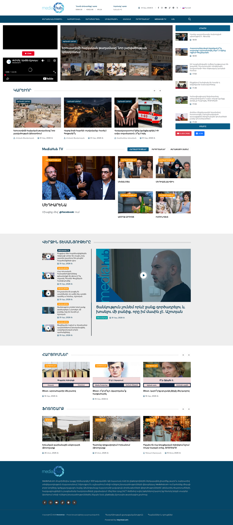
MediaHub (61, 515)
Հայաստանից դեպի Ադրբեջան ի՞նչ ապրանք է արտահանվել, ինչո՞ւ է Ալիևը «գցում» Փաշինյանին (208, 50)
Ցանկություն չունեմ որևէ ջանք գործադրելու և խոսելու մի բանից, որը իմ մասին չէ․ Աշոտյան (71, 311)
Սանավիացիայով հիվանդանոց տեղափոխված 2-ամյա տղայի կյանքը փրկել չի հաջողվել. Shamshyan (207, 98)
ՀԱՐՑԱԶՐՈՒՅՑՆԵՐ (138, 149)
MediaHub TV (160, 19)
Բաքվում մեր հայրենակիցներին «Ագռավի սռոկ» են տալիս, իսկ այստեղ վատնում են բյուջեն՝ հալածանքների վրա (72, 257)
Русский (187, 8)
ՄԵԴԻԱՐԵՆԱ (54, 205)
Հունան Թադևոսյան (25, 138)
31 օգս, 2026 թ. (147, 8)
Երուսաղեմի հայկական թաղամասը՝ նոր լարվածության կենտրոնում (34, 132)
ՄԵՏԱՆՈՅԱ (124, 182)
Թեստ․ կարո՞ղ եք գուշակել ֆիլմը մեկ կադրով (166, 391)
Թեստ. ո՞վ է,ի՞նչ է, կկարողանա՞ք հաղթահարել (109, 392)
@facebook (66, 212)
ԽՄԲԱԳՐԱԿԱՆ (73, 19)
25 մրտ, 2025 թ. (51, 453)
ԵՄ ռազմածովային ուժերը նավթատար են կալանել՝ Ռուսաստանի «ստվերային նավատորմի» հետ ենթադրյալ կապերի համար (209, 67)
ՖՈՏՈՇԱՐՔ (53, 409)
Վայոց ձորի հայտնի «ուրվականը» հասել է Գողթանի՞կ (85, 132)
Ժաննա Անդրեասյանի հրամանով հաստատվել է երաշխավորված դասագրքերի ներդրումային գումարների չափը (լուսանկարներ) (208, 115)
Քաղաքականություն (52, 19)
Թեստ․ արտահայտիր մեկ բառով (59, 391)
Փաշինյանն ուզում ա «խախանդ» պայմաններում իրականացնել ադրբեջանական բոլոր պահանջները (72, 328)
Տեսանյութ (63, 268)
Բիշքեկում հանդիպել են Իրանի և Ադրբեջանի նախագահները (205, 83)
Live (29, 53)
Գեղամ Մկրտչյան (153, 453)
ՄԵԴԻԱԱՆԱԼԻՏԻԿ (165, 182)
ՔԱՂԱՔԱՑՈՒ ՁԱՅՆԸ (180, 149)
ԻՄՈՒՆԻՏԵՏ (162, 217)
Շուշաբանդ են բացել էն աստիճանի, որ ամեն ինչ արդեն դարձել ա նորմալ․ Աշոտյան (71, 294)
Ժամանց (127, 19)
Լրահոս (202, 28)
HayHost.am (122, 519)
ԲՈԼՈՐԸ (202, 126)
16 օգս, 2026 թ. (51, 396)
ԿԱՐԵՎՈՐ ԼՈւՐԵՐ (69, 47)
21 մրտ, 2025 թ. (102, 453)
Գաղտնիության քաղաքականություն (124, 514)
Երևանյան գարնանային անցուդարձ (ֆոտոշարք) (61, 446)
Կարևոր (22, 90)
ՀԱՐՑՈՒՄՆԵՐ (55, 355)
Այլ (173, 19)
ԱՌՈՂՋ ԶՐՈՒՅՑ (126, 217)
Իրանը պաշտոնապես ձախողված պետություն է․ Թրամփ (205, 35)
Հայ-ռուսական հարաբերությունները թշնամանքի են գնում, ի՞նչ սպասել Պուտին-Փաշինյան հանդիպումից (69, 276)
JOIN (200, 133)
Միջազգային (111, 19)
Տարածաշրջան (93, 19)
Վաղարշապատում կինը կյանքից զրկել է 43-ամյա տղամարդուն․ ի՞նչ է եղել (136, 132)
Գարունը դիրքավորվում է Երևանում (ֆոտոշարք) (111, 446)
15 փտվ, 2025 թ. (174, 453)
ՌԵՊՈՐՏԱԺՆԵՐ (143, 19)
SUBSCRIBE (184, 133)
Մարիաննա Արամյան (126, 138)
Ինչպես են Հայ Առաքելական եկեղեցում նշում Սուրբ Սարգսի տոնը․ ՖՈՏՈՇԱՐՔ (166, 446)
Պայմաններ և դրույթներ (160, 514)
